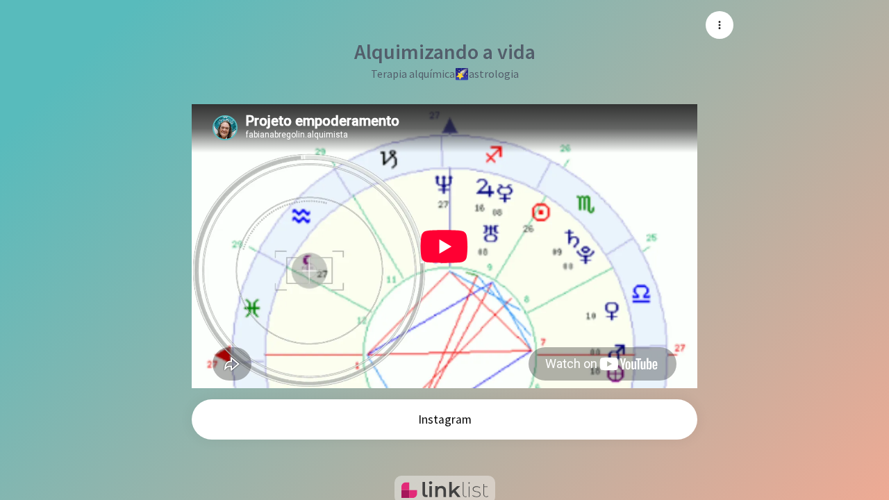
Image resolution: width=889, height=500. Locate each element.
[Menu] (719, 25)
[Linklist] (444, 489)
